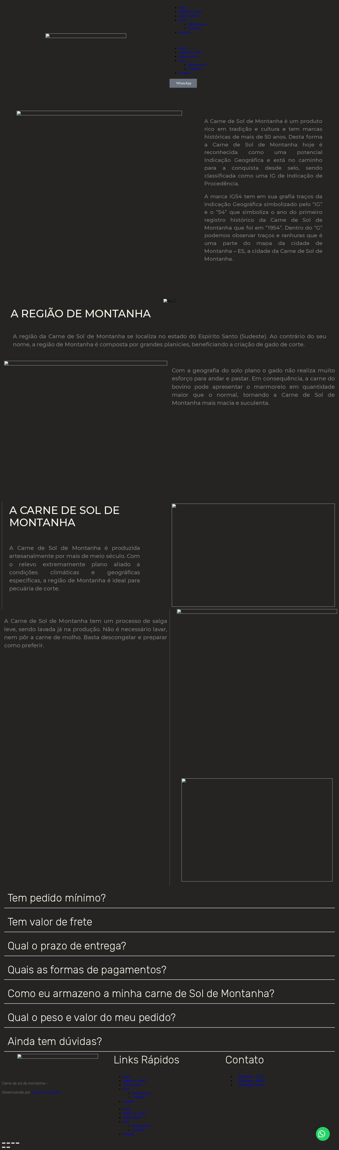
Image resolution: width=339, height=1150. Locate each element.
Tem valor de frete (50, 922)
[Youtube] (32, 1109)
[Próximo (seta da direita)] (8, 1147)
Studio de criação (45, 1092)
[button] (253, 40)
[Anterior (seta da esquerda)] (4, 1147)
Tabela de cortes (190, 12)
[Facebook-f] (20, 1109)
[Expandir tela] (8, 1143)
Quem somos (188, 16)
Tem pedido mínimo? (57, 898)
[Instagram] (7, 1109)
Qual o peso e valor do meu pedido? (92, 1017)
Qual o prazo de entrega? (67, 946)
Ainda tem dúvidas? (55, 1041)
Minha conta (197, 24)
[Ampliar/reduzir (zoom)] (4, 1143)
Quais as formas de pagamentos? (87, 969)
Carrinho (194, 28)
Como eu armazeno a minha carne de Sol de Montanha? (141, 993)
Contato (184, 32)
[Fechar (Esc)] (17, 1143)
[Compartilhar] (13, 1143)
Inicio (183, 7)
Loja (182, 20)
